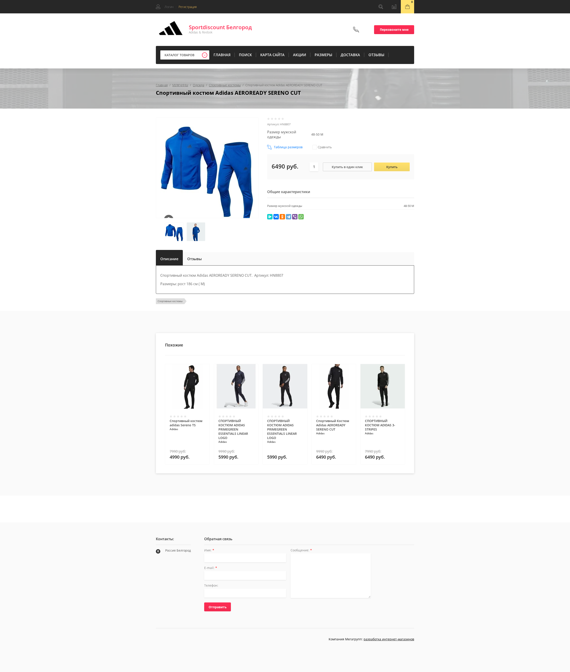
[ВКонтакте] (276, 216)
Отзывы (194, 258)
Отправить (218, 607)
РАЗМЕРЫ (323, 54)
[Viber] (294, 216)
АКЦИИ (299, 54)
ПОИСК (245, 54)
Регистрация (188, 7)
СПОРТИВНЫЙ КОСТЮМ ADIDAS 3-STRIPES (380, 425)
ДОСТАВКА (350, 54)
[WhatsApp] (301, 216)
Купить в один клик (347, 167)
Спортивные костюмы (225, 85)
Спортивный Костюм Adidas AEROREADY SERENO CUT (332, 425)
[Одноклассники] (282, 216)
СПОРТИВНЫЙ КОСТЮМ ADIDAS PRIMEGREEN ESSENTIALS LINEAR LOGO (233, 429)
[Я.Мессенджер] (270, 216)
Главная (162, 85)
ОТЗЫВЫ (376, 54)
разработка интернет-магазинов (389, 639)
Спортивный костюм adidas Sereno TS (186, 423)
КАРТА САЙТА (272, 54)
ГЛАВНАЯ (222, 54)
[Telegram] (288, 216)
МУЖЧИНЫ (180, 85)
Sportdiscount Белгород (220, 27)
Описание (169, 258)
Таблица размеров (288, 147)
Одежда (198, 85)
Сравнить (324, 147)
